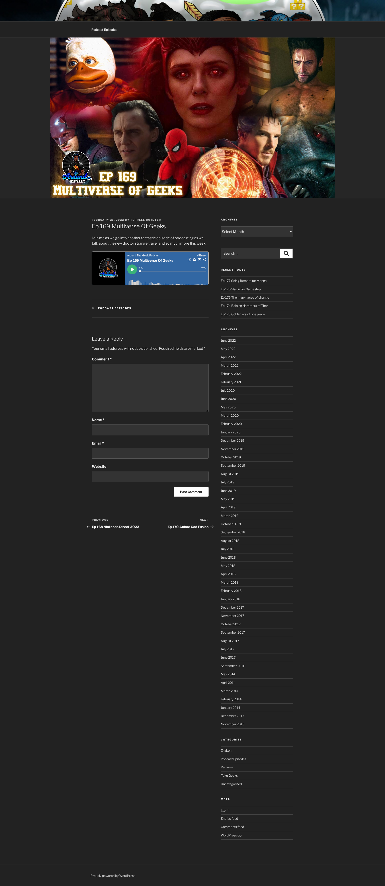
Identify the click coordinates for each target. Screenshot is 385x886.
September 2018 (233, 532)
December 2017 (232, 607)
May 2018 (228, 566)
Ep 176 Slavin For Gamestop (241, 289)
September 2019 (233, 465)
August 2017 (230, 641)
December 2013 (232, 716)
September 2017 (233, 632)
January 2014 (230, 707)
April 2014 (228, 682)
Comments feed (232, 827)
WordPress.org (231, 835)
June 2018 (228, 557)
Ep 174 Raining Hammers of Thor (244, 306)
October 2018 (231, 524)
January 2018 (230, 599)
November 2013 (232, 724)
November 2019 (232, 449)
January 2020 (231, 432)
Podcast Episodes (104, 29)
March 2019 (229, 516)
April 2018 (228, 574)
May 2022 (228, 349)
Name (98, 420)
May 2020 (228, 407)
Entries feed (229, 818)
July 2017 (227, 649)
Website (99, 466)
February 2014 (231, 699)
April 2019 (228, 507)
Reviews (227, 767)
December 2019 (232, 440)
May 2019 (228, 499)
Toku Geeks (229, 775)
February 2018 (231, 591)
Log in (225, 810)
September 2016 (233, 666)
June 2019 (228, 491)
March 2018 (229, 582)
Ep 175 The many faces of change (245, 297)
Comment (102, 359)
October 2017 (231, 624)
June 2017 (228, 657)
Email (98, 443)
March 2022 (229, 365)
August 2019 (230, 474)
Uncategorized (231, 784)
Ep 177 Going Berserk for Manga (244, 281)
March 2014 (229, 691)
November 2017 (232, 616)
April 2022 (228, 357)
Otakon (226, 750)
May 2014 (228, 674)
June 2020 (228, 399)
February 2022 (231, 374)
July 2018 (227, 549)
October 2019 (231, 457)
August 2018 (230, 541)
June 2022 (228, 340)
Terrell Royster (145, 219)
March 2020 (230, 415)
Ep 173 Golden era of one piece (243, 314)
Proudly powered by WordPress (112, 876)
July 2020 (228, 390)
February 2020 (231, 424)
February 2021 (231, 382)
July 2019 (227, 482)
